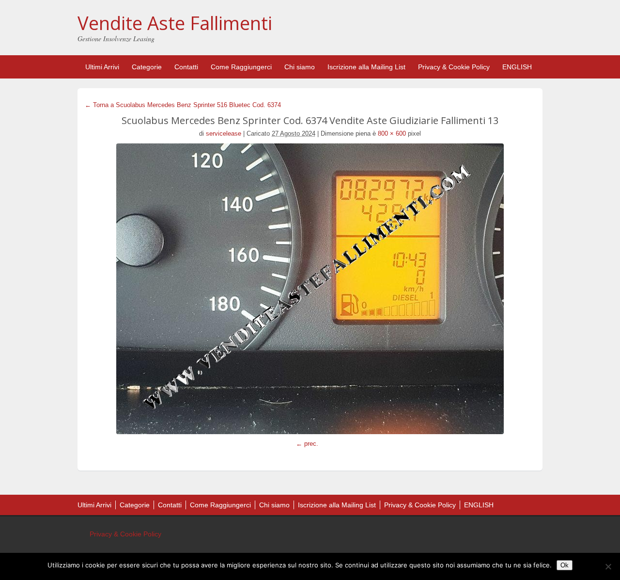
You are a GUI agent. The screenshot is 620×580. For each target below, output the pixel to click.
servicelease (223, 133)
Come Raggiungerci (241, 67)
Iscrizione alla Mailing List (366, 67)
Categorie (147, 67)
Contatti (186, 67)
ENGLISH (517, 67)
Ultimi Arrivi (102, 67)
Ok (564, 565)
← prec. (307, 443)
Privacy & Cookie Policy (454, 67)
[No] (608, 566)
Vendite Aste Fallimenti (175, 22)
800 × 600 (392, 133)
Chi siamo (299, 67)
